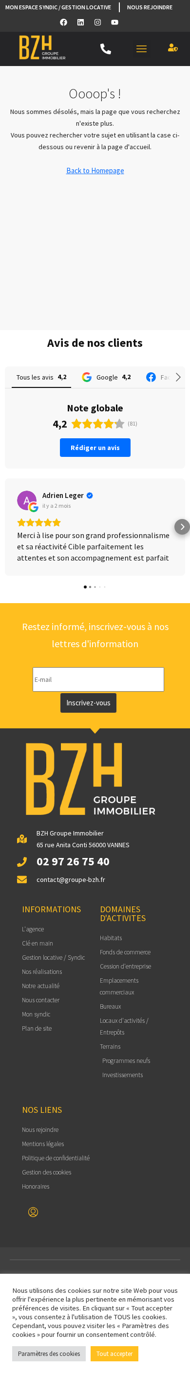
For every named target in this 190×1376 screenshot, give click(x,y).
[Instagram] (97, 22)
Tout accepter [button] (114, 1354)
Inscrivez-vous (88, 702)
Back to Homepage (95, 170)
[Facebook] (63, 22)
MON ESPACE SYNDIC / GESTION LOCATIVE (58, 7)
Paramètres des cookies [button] (49, 1354)
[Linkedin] (80, 22)
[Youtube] (114, 22)
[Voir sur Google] (27, 500)
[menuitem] (33, 1212)
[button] (142, 49)
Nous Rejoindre (149, 7)
